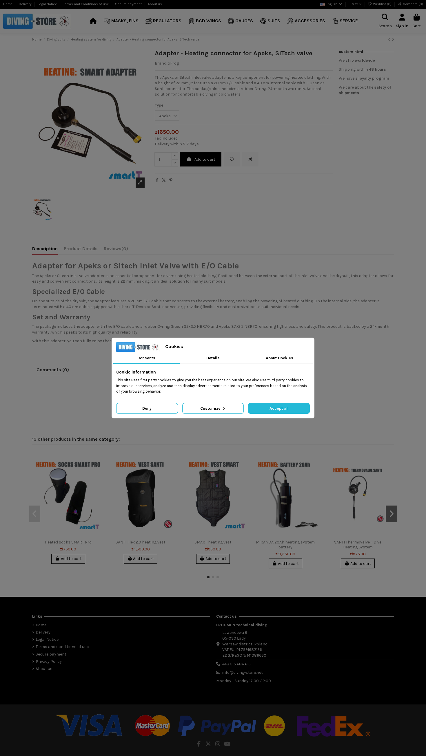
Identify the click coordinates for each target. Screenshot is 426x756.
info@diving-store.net (242, 672)
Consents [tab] (146, 358)
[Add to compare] (250, 159)
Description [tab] (45, 248)
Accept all (279, 408)
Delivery (25, 4)
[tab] (116, 250)
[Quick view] (96, 480)
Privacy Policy (49, 661)
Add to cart (204, 159)
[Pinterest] (170, 180)
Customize (211, 408)
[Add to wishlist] (232, 159)
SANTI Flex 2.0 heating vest (140, 542)
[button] (121, 21)
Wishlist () (382, 4)
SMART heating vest (213, 542)
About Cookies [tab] (279, 358)
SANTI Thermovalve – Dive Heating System (357, 545)
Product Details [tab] (81, 248)
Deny (147, 408)
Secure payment (129, 4)
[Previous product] (390, 39)
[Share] (157, 180)
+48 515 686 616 (236, 664)
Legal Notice (48, 4)
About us (155, 4)
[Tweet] (164, 180)
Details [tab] (213, 358)
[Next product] (393, 39)
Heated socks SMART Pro (68, 542)
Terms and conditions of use (86, 4)
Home (8, 4)
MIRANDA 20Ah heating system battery (285, 545)
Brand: (161, 63)
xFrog (173, 63)
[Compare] (96, 470)
